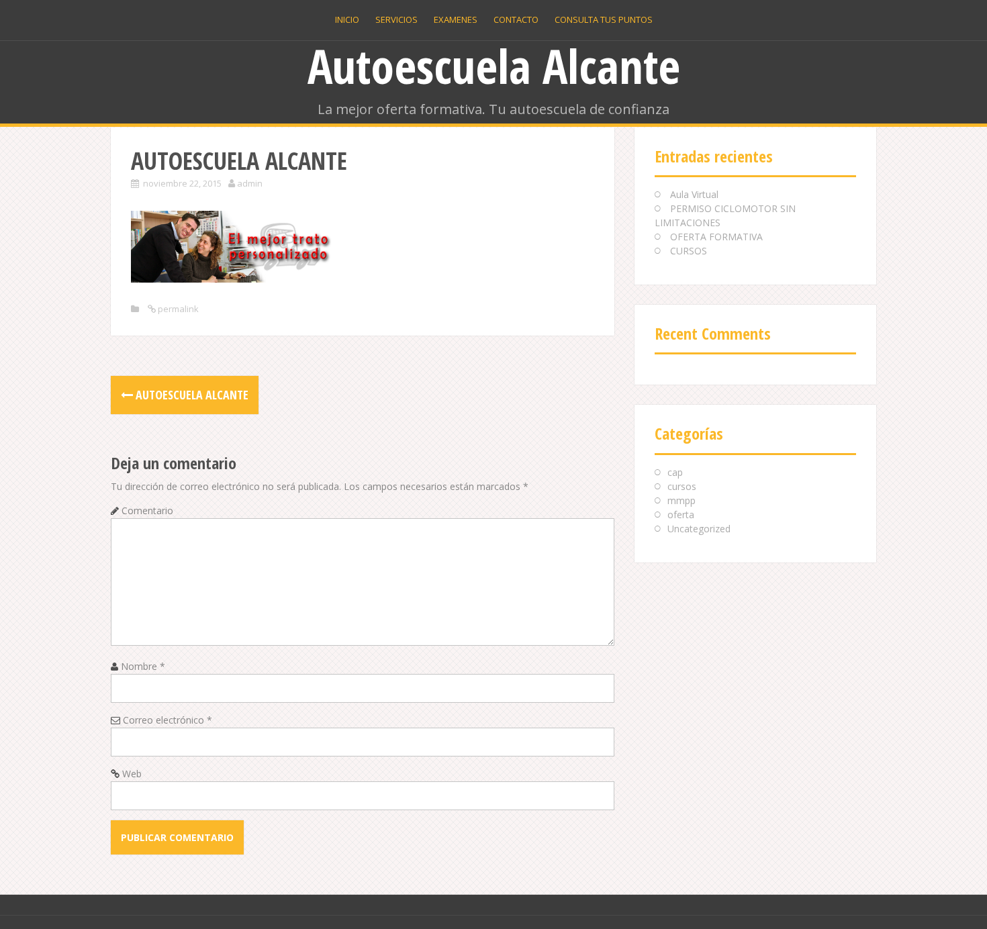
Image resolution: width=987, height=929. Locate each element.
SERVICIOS (396, 19)
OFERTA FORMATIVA (716, 236)
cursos (681, 486)
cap (675, 472)
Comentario (147, 510)
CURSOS (688, 250)
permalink (177, 309)
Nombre (143, 666)
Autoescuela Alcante (494, 66)
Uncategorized (699, 528)
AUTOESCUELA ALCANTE (190, 395)
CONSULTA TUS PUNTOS (604, 19)
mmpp (681, 500)
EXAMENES (455, 19)
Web (132, 773)
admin (250, 183)
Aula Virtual (694, 194)
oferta (680, 514)
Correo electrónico (167, 720)
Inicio (347, 19)
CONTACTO (515, 19)
